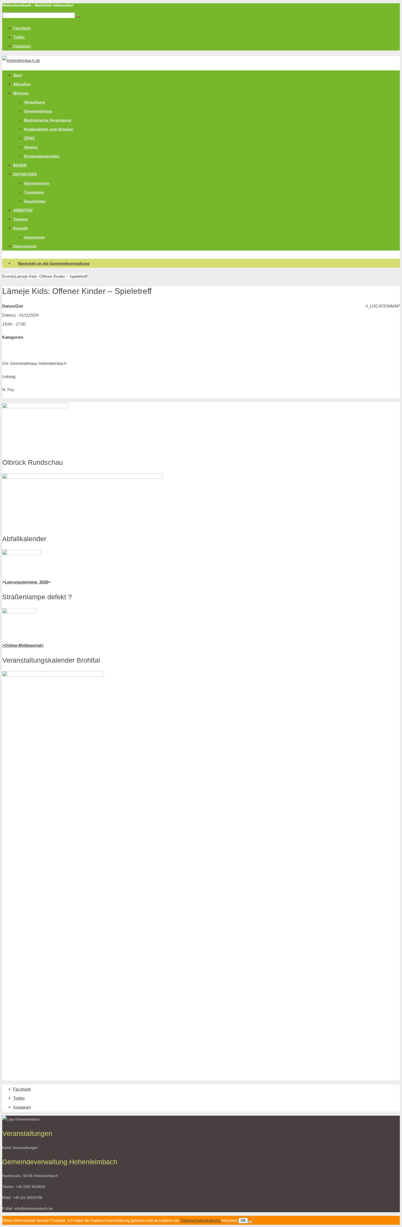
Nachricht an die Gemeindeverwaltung (53, 263)
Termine (20, 219)
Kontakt (20, 228)
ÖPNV (29, 138)
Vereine (31, 147)
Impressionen (36, 183)
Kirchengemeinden (41, 156)
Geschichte (34, 201)
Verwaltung (34, 102)
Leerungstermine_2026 (26, 582)
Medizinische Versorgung (47, 120)
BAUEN (20, 165)
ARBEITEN (23, 210)
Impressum (34, 237)
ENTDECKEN (25, 174)
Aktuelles (22, 84)
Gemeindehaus (38, 111)
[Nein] (250, 1222)
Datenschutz (25, 246)
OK (243, 1221)
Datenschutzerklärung (201, 1220)
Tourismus (34, 192)
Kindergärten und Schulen (48, 129)
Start (17, 75)
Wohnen (21, 93)
